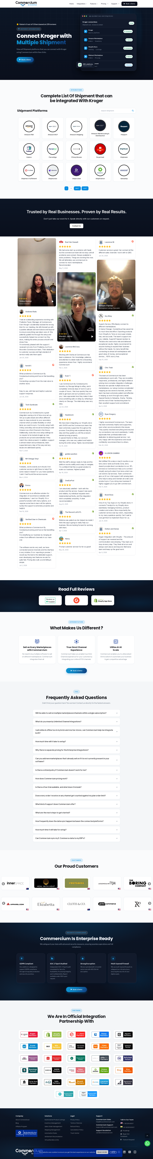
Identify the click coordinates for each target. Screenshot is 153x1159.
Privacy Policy (74, 1120)
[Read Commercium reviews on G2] (76, 600)
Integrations (81, 4)
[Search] (132, 110)
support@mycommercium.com (106, 1127)
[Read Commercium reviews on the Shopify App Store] (102, 600)
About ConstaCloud (22, 1120)
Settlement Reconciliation (53, 1136)
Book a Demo (130, 4)
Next (77, 188)
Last (85, 188)
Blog (17, 1123)
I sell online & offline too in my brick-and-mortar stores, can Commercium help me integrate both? (74, 731)
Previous (3, 883)
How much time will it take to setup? (50, 741)
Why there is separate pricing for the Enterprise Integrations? (62, 750)
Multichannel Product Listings (55, 1120)
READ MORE (102, 1152)
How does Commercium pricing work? (51, 778)
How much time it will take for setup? (51, 829)
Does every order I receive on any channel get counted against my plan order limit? (70, 795)
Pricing (103, 4)
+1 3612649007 (128, 1123)
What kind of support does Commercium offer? (55, 804)
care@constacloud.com (104, 1133)
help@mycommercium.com (105, 1122)
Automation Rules (51, 1133)
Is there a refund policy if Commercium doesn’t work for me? (61, 770)
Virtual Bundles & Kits (52, 1140)
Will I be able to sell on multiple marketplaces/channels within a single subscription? (70, 713)
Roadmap (126, 1131)
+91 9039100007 (128, 1127)
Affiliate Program (21, 1126)
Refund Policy (75, 1126)
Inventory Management (53, 1123)
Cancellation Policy (76, 1130)
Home (71, 4)
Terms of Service (76, 1123)
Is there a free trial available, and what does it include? (58, 787)
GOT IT (113, 1152)
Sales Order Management (53, 1126)
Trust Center (74, 1133)
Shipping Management (52, 1130)
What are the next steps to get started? (52, 812)
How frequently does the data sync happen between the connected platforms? (69, 821)
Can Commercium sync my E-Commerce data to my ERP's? (60, 838)
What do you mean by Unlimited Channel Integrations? (58, 721)
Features (93, 4)
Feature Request (129, 1140)
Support (114, 4)
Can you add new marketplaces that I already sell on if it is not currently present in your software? (72, 760)
